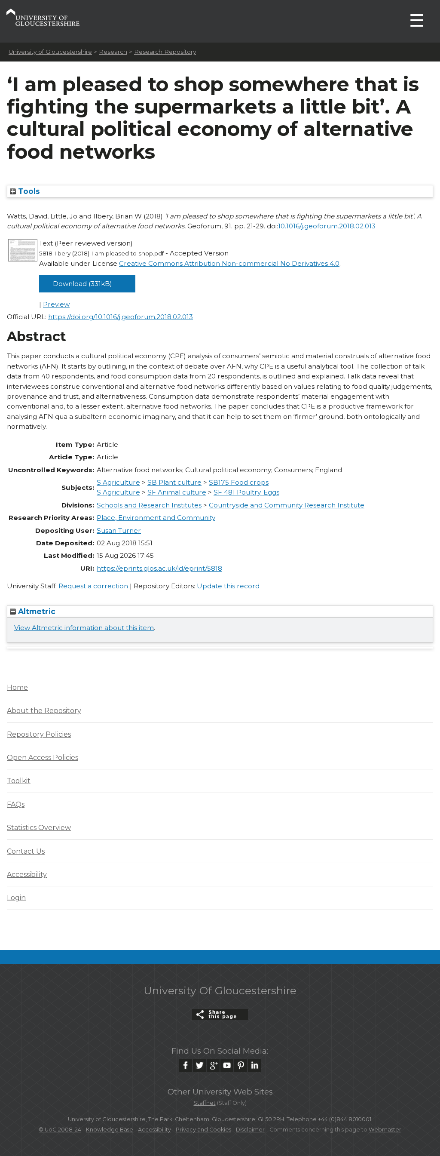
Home (17, 687)
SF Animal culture (176, 492)
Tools (28, 191)
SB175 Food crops (239, 482)
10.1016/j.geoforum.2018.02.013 (327, 226)
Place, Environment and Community (156, 517)
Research (113, 51)
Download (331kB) (82, 284)
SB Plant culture (174, 482)
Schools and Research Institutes (149, 505)
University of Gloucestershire (50, 51)
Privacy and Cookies (203, 1129)
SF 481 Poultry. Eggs (246, 492)
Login (16, 898)
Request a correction (93, 586)
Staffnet (205, 1103)
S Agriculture (118, 482)
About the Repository (44, 711)
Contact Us (26, 851)
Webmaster (385, 1129)
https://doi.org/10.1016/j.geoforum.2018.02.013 (120, 317)
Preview (56, 304)
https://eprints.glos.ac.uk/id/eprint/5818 (159, 568)
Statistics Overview (39, 828)
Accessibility (27, 874)
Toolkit (19, 781)
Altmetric (35, 611)
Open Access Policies (42, 757)
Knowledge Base (109, 1129)
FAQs (15, 804)
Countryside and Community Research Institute (286, 505)
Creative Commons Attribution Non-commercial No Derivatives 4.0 (229, 263)
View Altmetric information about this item (84, 628)
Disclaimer (250, 1129)
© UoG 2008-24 (60, 1129)
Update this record (228, 586)
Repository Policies (39, 734)
